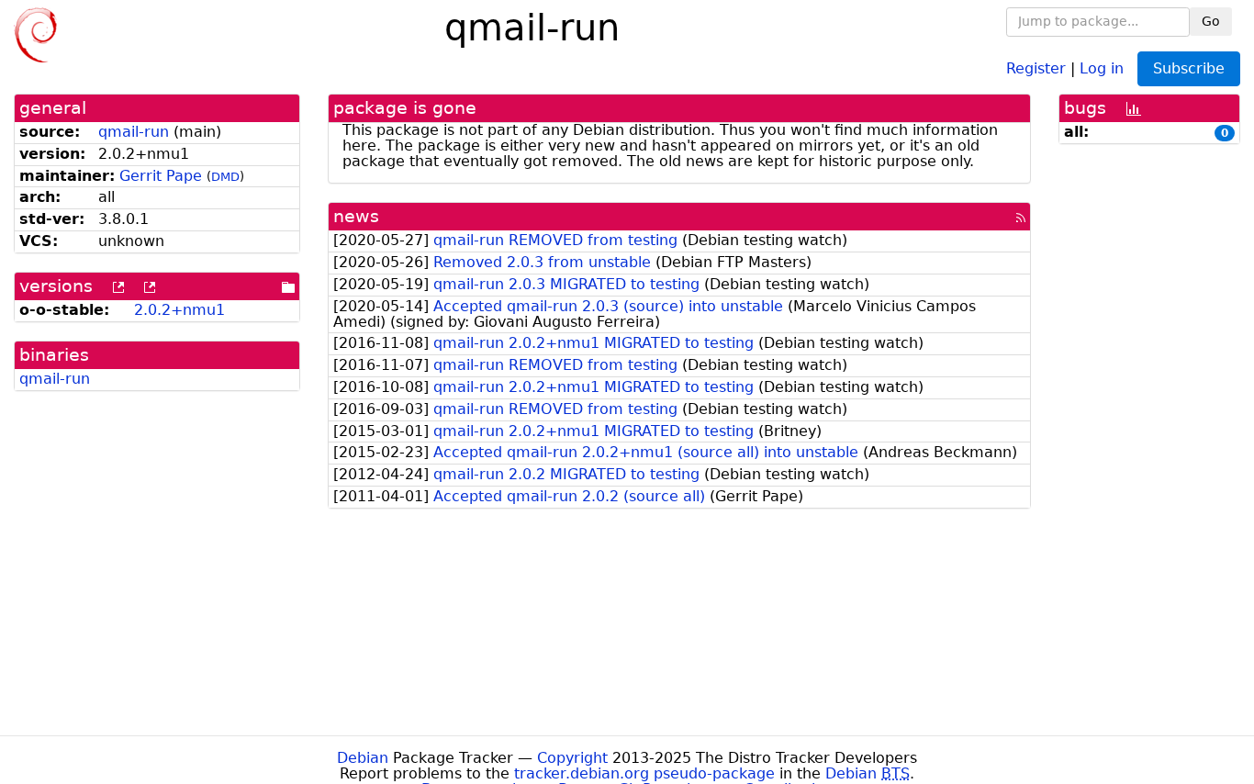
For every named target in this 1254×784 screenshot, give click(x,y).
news (356, 216)
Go (1211, 21)
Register (1036, 67)
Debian (362, 758)
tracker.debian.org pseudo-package (644, 773)
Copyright (572, 758)
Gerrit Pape (160, 176)
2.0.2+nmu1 (179, 310)
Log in (1102, 67)
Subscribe (1189, 68)
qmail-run (133, 131)
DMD (225, 177)
